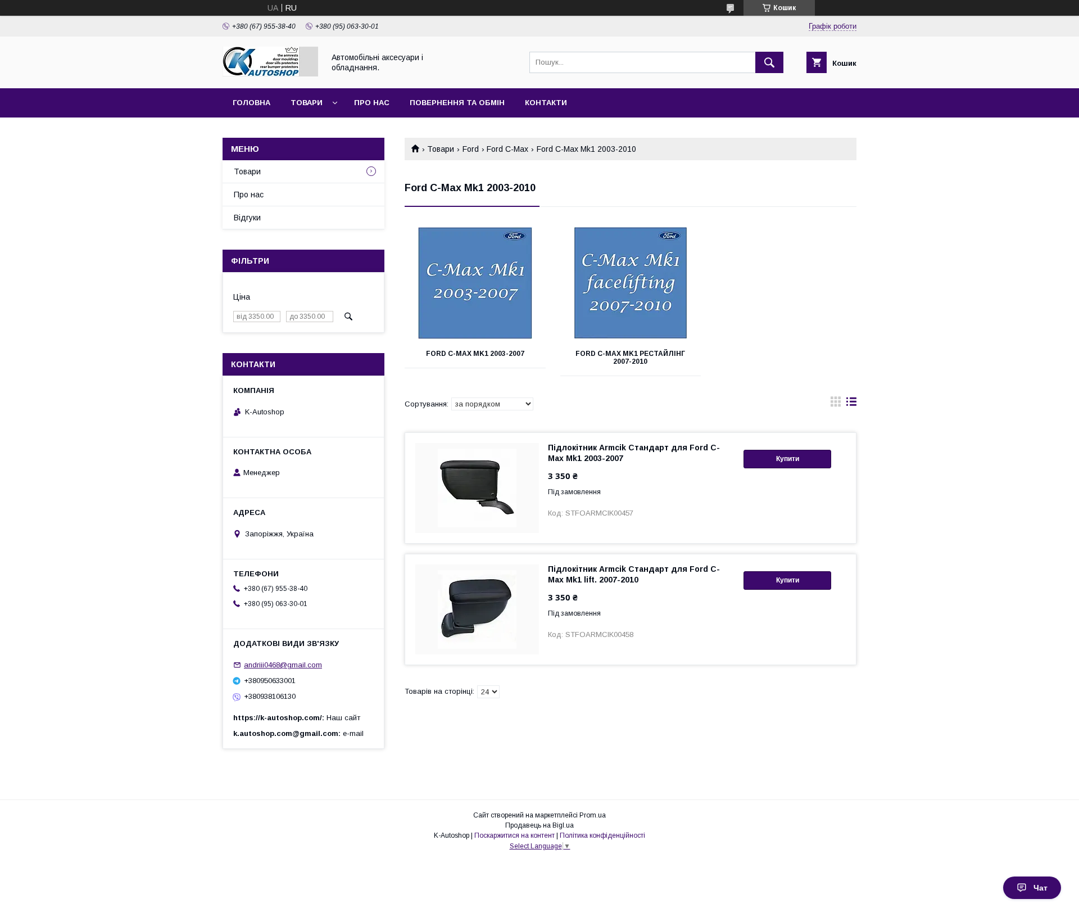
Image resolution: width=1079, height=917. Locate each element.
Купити (787, 459)
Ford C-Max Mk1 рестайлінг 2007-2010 (630, 357)
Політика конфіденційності (602, 835)
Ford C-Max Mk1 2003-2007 (475, 354)
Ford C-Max (507, 148)
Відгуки (247, 217)
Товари (307, 102)
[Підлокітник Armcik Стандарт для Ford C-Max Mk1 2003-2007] (477, 488)
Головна (251, 102)
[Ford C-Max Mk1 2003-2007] (475, 283)
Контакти (546, 102)
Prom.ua (592, 815)
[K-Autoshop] (270, 73)
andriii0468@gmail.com (283, 665)
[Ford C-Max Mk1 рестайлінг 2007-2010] (630, 283)
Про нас (371, 102)
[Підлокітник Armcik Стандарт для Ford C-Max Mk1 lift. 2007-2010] (477, 609)
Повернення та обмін (457, 102)
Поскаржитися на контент (514, 835)
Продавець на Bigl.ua (539, 825)
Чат (1040, 887)
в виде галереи (836, 404)
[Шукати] (769, 62)
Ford (471, 148)
